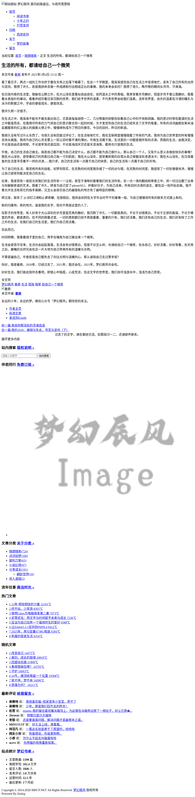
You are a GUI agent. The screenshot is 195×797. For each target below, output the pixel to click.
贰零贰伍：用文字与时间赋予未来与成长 (42, 618)
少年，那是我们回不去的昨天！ (47, 706)
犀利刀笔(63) (17, 560)
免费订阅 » (25, 365)
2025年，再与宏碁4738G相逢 (34, 631)
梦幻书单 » (25, 751)
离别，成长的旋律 (28, 657)
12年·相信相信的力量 (30, 604)
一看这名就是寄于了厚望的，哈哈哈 (50, 729)
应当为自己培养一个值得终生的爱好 (39, 622)
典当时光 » (25, 587)
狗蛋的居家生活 (26, 636)
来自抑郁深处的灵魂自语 (23, 325)
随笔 (38, 284)
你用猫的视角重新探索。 (40, 742)
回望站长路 (23, 662)
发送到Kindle (17, 317)
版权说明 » (25, 348)
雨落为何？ (23, 685)
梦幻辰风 (24, 4)
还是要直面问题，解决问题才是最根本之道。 (53, 720)
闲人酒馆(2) (17, 578)
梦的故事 (23, 43)
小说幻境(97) (17, 565)
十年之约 (23, 20)
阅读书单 (23, 16)
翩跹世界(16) (25, 574)
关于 (12, 39)
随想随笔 (31, 55)
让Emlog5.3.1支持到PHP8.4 (33, 627)
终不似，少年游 (26, 608)
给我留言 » (25, 694)
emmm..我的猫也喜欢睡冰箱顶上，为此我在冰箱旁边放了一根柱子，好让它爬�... (77, 710)
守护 (19, 671)
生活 (24, 284)
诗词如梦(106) (18, 556)
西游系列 (23, 34)
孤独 (31, 284)
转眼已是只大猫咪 (39, 715)
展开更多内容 (11, 339)
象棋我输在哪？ (26, 666)
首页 (12, 11)
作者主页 (15, 308)
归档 (12, 30)
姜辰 (17, 74)
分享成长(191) (18, 569)
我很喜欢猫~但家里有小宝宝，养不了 (51, 701)
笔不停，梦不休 (26, 680)
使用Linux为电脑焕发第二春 (34, 613)
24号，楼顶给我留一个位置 (34, 675)
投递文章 (15, 313)
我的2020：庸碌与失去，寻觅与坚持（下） (35, 330)
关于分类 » (25, 543)
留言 (12, 48)
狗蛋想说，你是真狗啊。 (45, 733)
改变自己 (22, 653)
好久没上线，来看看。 (47, 724)
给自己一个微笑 (52, 284)
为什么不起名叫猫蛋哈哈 (39, 738)
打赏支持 (23, 25)
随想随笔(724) (18, 551)
